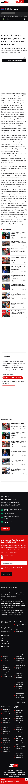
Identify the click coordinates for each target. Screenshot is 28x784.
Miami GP (5, 716)
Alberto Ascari (19, 718)
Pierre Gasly (19, 686)
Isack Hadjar (19, 671)
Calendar (12, 5)
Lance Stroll (19, 688)
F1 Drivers (25, 5)
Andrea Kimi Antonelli (19, 668)
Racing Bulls (6, 672)
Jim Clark (18, 734)
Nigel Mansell (19, 738)
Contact (5, 774)
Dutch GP (5, 734)
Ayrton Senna (19, 720)
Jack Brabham (19, 753)
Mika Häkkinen (19, 729)
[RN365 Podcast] (16, 1)
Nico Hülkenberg (20, 691)
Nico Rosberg (19, 710)
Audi (4, 665)
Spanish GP (6, 738)
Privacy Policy (21, 772)
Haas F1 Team (6, 669)
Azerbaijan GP (6, 740)
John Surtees (19, 755)
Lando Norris (11, 605)
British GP (5, 727)
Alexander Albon (20, 693)
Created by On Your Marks (18, 774)
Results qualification (7, 13)
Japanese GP (6, 713)
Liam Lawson (19, 695)
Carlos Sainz (19, 675)
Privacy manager (14, 776)
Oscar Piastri (19, 673)
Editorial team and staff (21, 625)
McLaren (5, 656)
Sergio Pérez (19, 677)
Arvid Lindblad (19, 684)
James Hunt (19, 725)
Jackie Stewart (20, 727)
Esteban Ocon (19, 680)
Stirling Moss (19, 740)
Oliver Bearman (20, 697)
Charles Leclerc (8, 607)
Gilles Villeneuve (20, 723)
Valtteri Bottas (19, 682)
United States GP (7, 745)
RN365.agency (19, 631)
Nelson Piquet (19, 751)
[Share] (24, 57)
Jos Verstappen (20, 732)
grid (12, 107)
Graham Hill (19, 748)
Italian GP (5, 736)
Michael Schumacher (19, 715)
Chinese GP (6, 711)
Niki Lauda (18, 736)
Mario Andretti (19, 757)
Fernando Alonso (16, 603)
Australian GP (6, 709)
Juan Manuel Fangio (19, 743)
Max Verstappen (20, 654)
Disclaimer (19, 770)
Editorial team (10, 770)
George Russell (20, 605)
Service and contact (19, 628)
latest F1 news (10, 591)
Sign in (5, 528)
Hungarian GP (6, 731)
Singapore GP (6, 742)
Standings (18, 5)
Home (2, 5)
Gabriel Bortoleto (20, 702)
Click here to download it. (8, 385)
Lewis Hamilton (15, 602)
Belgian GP (6, 729)
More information (15, 19)
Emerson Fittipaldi (20, 746)
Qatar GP (5, 749)
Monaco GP (6, 720)
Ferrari (4, 658)
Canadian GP (6, 718)
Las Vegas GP (6, 747)
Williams (5, 674)
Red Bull (5, 107)
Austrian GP (6, 725)
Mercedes (5, 660)
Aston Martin (6, 667)
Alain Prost (18, 712)
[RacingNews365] (5, 2)
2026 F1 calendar (14, 610)
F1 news (7, 5)
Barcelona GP (6, 722)
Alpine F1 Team (7, 663)
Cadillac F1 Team (7, 676)
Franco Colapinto (20, 700)
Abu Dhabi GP (6, 751)
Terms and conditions (9, 772)
